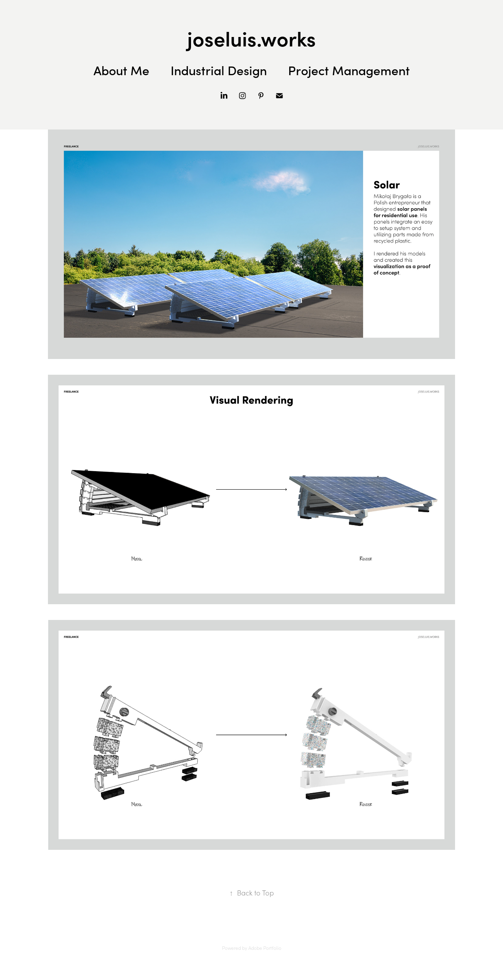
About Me (121, 70)
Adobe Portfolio (264, 948)
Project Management (349, 70)
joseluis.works (251, 38)
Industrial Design (219, 70)
